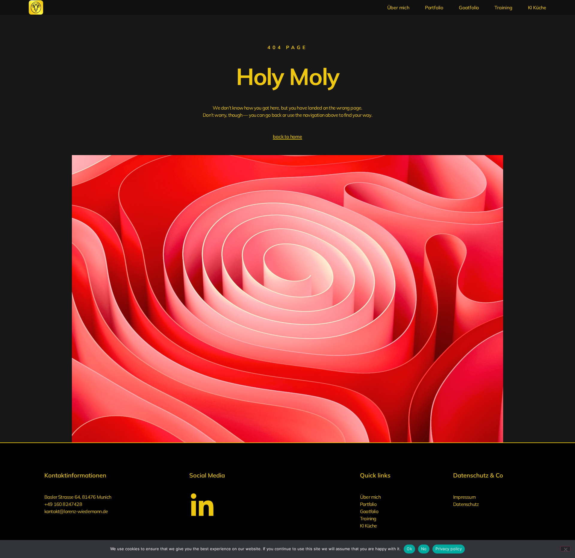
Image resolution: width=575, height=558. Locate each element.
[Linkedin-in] (202, 506)
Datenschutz (466, 504)
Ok (409, 548)
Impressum (464, 497)
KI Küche (537, 7)
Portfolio (434, 7)
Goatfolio (469, 7)
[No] (565, 548)
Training (503, 7)
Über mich (398, 7)
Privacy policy (448, 548)
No (424, 548)
